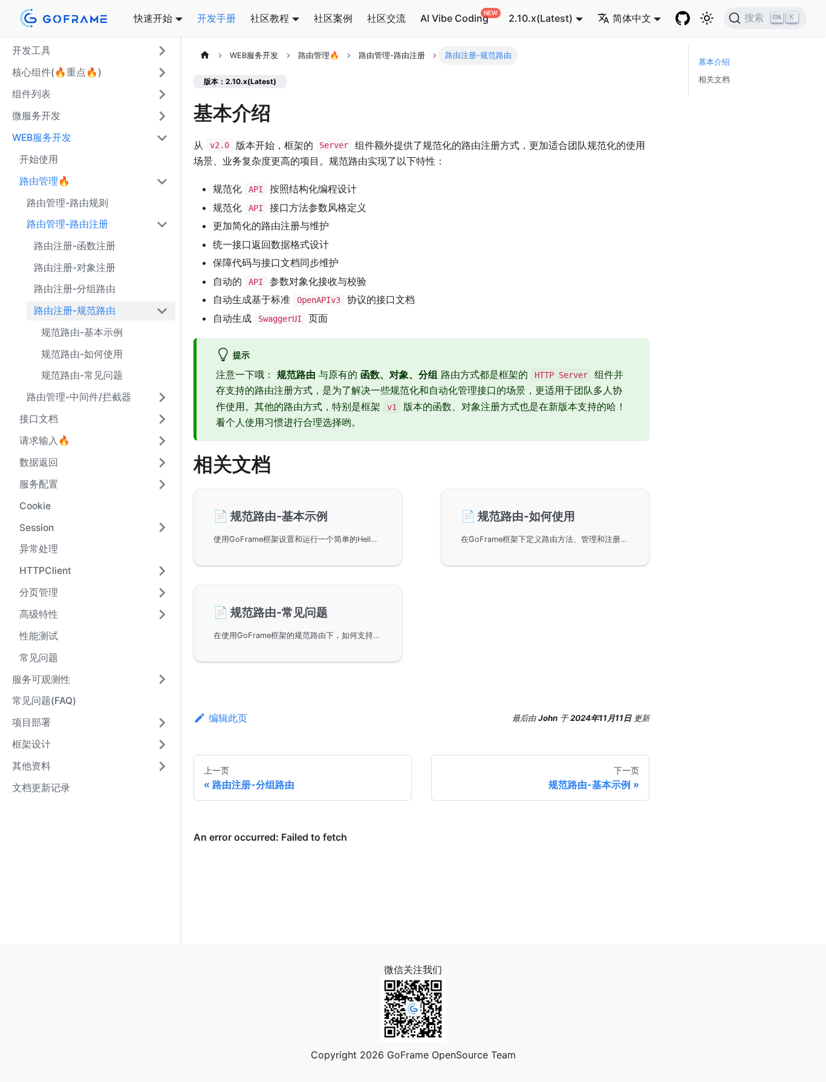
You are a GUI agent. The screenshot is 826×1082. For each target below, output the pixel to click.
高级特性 (38, 614)
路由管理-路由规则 (67, 203)
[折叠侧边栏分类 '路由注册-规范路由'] (162, 311)
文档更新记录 (41, 788)
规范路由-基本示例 (82, 332)
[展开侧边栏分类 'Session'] (162, 527)
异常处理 (38, 549)
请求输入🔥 (44, 440)
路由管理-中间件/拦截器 (79, 397)
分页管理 (38, 592)
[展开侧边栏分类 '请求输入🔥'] (162, 441)
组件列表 (31, 94)
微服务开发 (36, 116)
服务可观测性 (41, 679)
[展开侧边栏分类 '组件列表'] (162, 94)
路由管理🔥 (44, 181)
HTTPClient (45, 570)
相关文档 (714, 79)
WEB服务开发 (41, 137)
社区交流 (386, 18)
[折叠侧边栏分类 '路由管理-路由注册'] (162, 224)
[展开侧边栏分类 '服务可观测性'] (162, 679)
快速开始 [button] (153, 18)
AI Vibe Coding (454, 18)
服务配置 (38, 484)
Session (36, 527)
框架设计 (31, 744)
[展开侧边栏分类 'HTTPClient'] (162, 571)
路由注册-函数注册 (74, 246)
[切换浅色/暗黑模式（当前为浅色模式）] (707, 18)
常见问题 (38, 657)
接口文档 (38, 419)
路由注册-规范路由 (74, 310)
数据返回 (38, 462)
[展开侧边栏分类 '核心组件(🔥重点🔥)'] (162, 72)
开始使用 (38, 159)
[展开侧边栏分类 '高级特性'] (162, 614)
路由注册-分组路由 (74, 289)
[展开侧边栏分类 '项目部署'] (162, 722)
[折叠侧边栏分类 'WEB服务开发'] (162, 138)
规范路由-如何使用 (82, 354)
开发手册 (216, 18)
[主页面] (204, 55)
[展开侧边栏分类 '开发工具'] (162, 50)
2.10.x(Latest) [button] (541, 18)
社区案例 (333, 18)
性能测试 (38, 636)
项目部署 (31, 722)
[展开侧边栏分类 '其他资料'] (162, 766)
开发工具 (31, 50)
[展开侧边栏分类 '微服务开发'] (162, 116)
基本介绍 (714, 62)
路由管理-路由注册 (67, 224)
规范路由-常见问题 (82, 375)
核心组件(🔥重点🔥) (57, 72)
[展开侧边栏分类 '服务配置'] (162, 484)
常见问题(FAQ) (44, 700)
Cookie (35, 506)
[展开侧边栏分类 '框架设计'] (162, 744)
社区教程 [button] (269, 18)
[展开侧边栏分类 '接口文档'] (162, 419)
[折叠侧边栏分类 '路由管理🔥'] (162, 181)
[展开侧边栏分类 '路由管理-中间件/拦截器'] (162, 397)
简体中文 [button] (632, 18)
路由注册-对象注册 (74, 267)
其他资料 (31, 766)
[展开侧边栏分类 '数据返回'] (162, 462)
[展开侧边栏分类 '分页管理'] (162, 592)
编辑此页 (228, 718)
